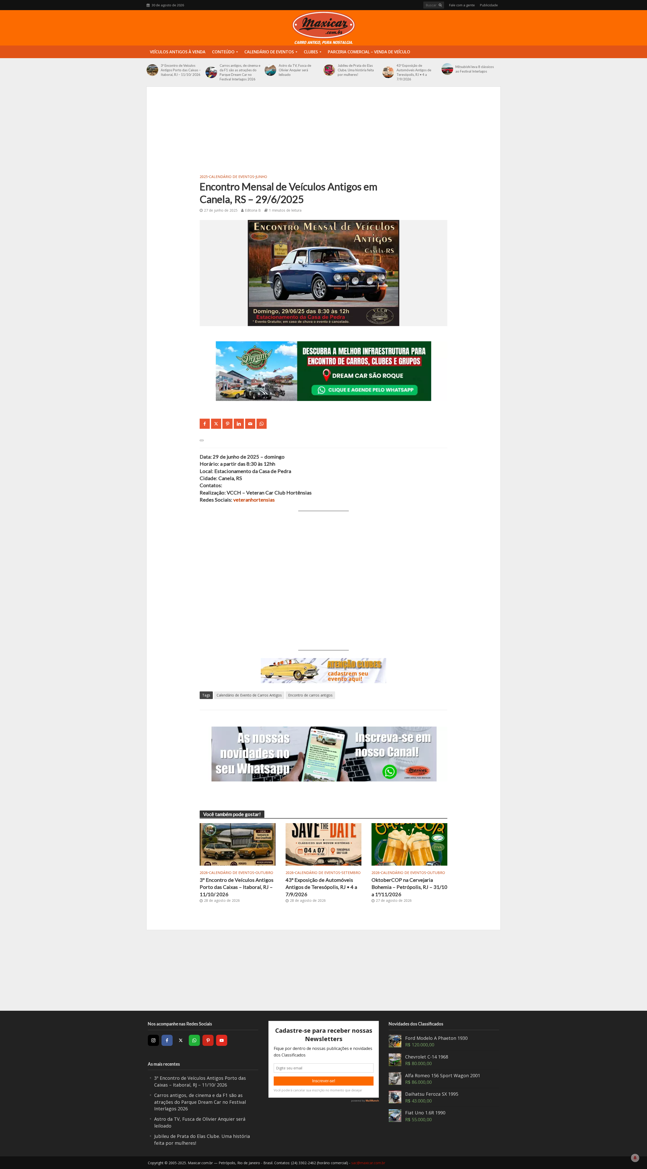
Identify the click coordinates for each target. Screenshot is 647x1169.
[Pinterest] (208, 1040)
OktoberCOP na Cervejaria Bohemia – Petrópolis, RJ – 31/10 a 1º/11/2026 (409, 887)
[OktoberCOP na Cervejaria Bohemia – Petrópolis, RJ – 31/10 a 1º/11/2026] (409, 844)
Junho (261, 176)
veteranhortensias (254, 500)
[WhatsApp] (194, 1040)
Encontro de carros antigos (310, 695)
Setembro (351, 872)
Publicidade (489, 5)
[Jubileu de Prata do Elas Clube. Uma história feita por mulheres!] (329, 70)
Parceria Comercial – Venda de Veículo (369, 52)
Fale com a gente (462, 5)
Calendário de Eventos (269, 52)
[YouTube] (221, 1040)
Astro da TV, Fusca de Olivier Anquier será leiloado (295, 70)
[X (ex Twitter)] (180, 1040)
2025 (204, 176)
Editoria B (253, 210)
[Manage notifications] (635, 1158)
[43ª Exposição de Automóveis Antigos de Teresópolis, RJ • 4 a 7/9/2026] (388, 72)
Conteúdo (223, 52)
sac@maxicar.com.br (368, 1162)
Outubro (264, 872)
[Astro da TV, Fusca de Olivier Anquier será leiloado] (270, 70)
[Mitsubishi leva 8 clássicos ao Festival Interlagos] (447, 69)
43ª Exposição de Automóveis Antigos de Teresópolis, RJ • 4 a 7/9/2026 (414, 72)
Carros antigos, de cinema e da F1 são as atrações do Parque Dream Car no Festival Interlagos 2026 (240, 72)
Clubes (311, 52)
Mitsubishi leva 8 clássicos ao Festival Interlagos (474, 69)
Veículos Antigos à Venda (177, 52)
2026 (204, 872)
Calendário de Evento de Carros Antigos (249, 695)
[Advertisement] (323, 134)
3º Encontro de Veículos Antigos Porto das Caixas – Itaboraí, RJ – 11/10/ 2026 (181, 70)
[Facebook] (167, 1040)
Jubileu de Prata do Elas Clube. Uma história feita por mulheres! (356, 70)
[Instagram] (153, 1040)
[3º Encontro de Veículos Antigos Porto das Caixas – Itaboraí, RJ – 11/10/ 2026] (152, 70)
